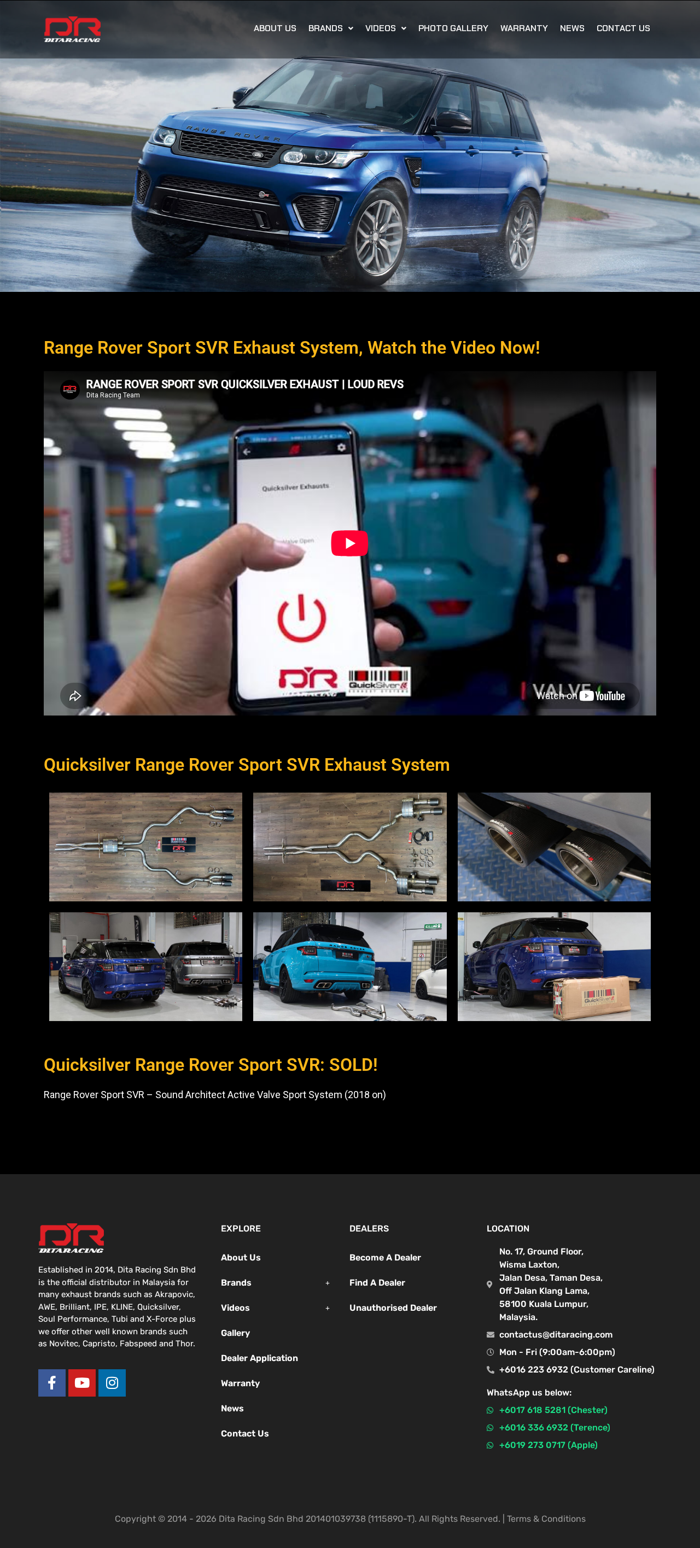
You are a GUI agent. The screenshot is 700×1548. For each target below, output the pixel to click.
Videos (235, 1308)
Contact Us (623, 28)
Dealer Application (259, 1358)
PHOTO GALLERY (453, 28)
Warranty (524, 28)
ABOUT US (275, 28)
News (572, 28)
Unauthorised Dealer (393, 1308)
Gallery (235, 1333)
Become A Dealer (385, 1257)
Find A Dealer (377, 1282)
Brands (236, 1282)
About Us (241, 1257)
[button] (330, 28)
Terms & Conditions (546, 1519)
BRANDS (325, 28)
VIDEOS (380, 28)
